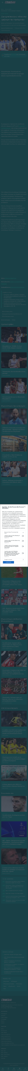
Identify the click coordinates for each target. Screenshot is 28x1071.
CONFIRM (8, 562)
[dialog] (14, 535)
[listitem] (14, 533)
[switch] (22, 536)
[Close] (25, 507)
